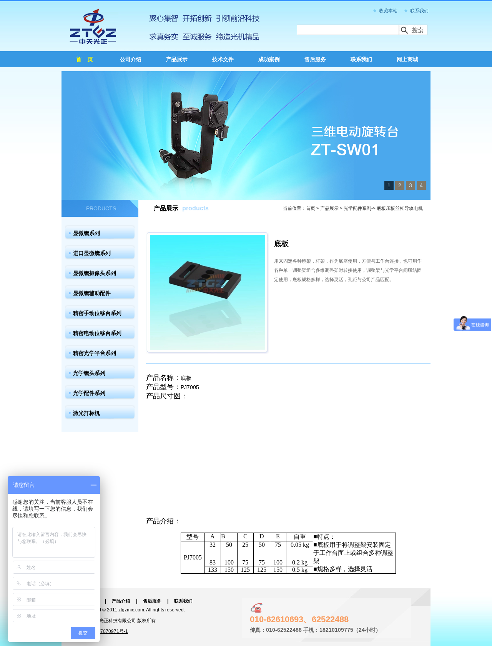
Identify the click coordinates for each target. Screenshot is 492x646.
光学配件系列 (89, 393)
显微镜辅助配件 (92, 293)
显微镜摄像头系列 (94, 273)
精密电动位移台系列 (97, 333)
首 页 (84, 59)
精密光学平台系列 (94, 353)
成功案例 (269, 59)
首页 (310, 208)
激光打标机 (86, 413)
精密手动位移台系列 (97, 313)
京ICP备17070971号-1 (104, 631)
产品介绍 (121, 601)
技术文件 (223, 59)
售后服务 (315, 59)
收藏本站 (388, 10)
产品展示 (177, 59)
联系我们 (419, 10)
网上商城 (407, 59)
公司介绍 (130, 59)
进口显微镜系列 (92, 253)
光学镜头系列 (89, 373)
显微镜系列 (86, 233)
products (195, 208)
